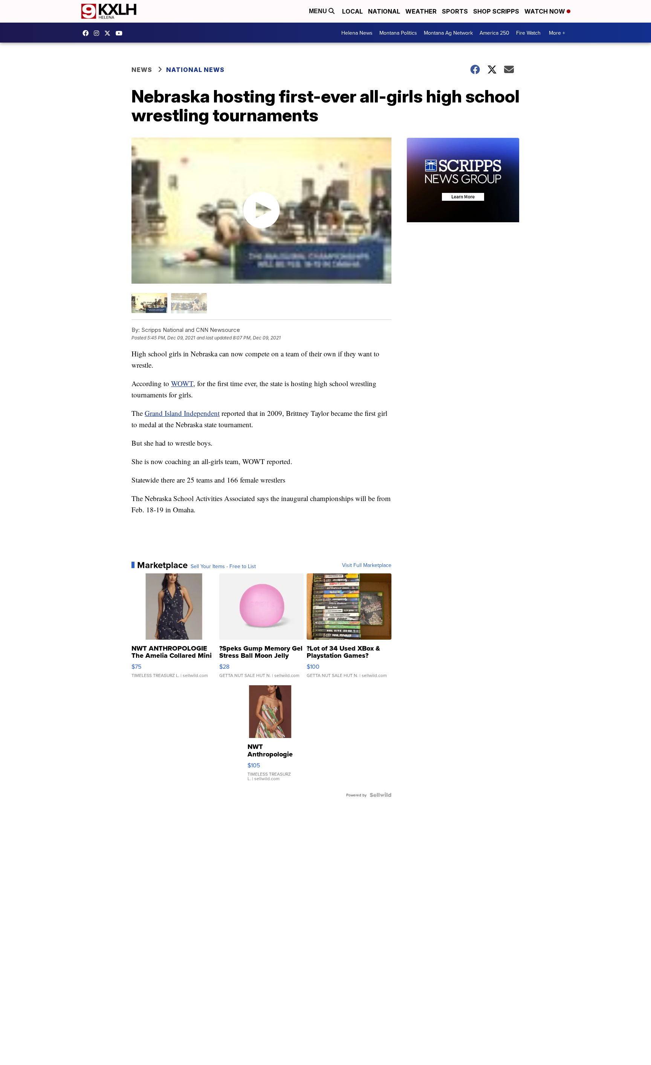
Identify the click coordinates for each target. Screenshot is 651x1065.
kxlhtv (87, 33)
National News (195, 69)
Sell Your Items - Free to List (223, 566)
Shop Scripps (496, 11)
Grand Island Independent (182, 413)
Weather (421, 11)
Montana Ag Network (448, 33)
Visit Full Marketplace (366, 565)
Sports (455, 11)
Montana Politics (398, 33)
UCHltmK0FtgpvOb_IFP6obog (121, 33)
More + (557, 33)
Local (352, 11)
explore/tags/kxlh (98, 33)
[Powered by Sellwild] (380, 795)
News (141, 69)
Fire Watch (528, 33)
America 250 (494, 33)
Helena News (357, 33)
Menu (319, 11)
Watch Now (545, 11)
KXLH (109, 33)
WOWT (182, 383)
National (384, 11)
